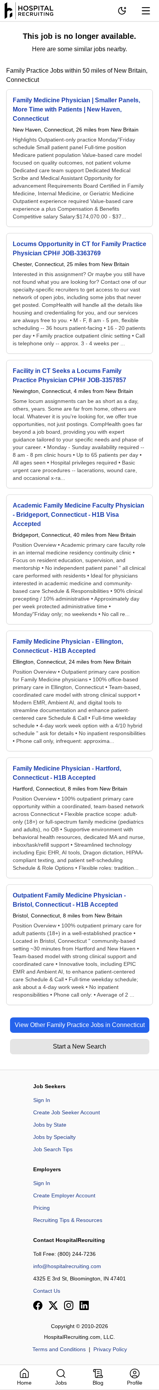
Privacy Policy (110, 1349)
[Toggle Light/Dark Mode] (122, 10)
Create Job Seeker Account (66, 1112)
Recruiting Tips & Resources (67, 1220)
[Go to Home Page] (29, 10)
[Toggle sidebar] (145, 10)
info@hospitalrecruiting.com (67, 1266)
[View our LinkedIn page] (84, 1305)
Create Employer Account (64, 1195)
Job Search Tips (53, 1149)
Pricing (41, 1208)
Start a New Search (79, 1046)
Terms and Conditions (59, 1349)
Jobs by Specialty (54, 1137)
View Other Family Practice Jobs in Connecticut (80, 1025)
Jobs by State (49, 1125)
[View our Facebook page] (37, 1305)
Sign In (41, 1100)
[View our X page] (53, 1305)
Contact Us (46, 1291)
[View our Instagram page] (68, 1305)
